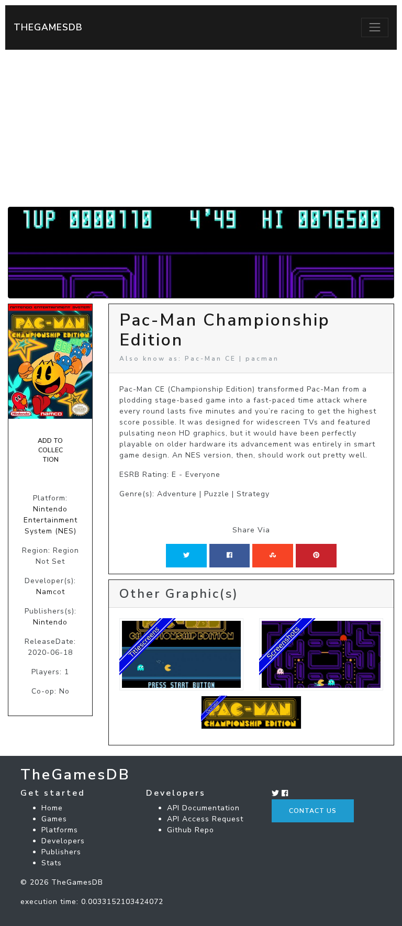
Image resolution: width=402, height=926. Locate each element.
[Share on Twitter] (186, 555)
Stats (51, 863)
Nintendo (50, 622)
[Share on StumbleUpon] (272, 555)
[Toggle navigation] (374, 27)
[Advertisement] (201, 128)
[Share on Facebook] (229, 555)
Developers (63, 841)
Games (54, 819)
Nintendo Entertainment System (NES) (50, 520)
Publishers (61, 852)
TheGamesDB (48, 27)
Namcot (50, 592)
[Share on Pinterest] (316, 555)
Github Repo (190, 830)
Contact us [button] (313, 811)
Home (52, 808)
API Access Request (205, 819)
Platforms (59, 830)
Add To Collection (50, 450)
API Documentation (203, 808)
